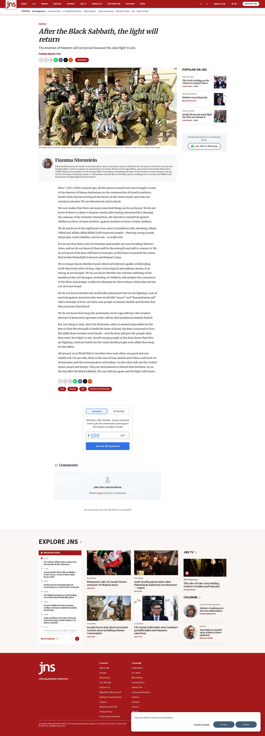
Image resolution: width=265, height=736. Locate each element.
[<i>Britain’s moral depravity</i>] (220, 99)
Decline (246, 724)
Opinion (71, 3)
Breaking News (52, 552)
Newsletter (219, 4)
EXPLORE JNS (59, 542)
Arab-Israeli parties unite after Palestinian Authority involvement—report (155, 584)
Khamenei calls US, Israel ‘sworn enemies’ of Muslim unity (107, 583)
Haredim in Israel (122, 11)
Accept (224, 724)
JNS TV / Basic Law (191, 580)
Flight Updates (90, 11)
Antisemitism (114, 3)
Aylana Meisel (190, 590)
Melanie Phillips (189, 101)
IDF (83, 389)
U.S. (34, 3)
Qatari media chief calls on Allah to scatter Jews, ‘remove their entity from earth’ (59, 574)
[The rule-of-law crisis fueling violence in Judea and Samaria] (205, 568)
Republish (82, 60)
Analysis (57, 3)
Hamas (73, 389)
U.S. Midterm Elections (72, 11)
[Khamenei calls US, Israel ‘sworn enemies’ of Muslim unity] (109, 562)
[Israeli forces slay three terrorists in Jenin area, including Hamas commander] (109, 608)
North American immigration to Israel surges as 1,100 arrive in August (61, 586)
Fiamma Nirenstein (50, 54)
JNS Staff (91, 588)
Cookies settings (202, 724)
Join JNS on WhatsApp (206, 146)
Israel (24, 3)
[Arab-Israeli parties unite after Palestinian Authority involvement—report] (156, 562)
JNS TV (83, 3)
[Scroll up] (72, 639)
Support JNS (251, 3)
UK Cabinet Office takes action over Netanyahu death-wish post (60, 563)
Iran (133, 11)
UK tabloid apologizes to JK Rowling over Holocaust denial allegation (60, 596)
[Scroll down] (77, 639)
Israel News (138, 578)
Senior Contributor (189, 94)
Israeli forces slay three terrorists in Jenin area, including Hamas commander (107, 630)
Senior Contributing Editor (210, 604)
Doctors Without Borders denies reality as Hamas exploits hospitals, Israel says (60, 607)
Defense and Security (100, 389)
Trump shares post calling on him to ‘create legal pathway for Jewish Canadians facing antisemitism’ (61, 632)
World (44, 3)
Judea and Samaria (105, 11)
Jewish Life (97, 3)
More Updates (48, 638)
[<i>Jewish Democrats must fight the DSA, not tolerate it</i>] (220, 116)
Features (130, 3)
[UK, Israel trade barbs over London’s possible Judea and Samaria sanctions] (156, 608)
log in (100, 493)
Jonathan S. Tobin (190, 86)
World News (91, 578)
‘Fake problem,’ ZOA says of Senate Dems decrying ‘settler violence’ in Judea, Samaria (60, 620)
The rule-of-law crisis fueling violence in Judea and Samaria (202, 585)
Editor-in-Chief (143, 11)
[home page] (11, 4)
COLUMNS (191, 597)
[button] (51, 60)
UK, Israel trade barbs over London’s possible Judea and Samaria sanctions (156, 630)
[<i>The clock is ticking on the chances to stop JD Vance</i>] (220, 82)
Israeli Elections (54, 11)
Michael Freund (206, 638)
